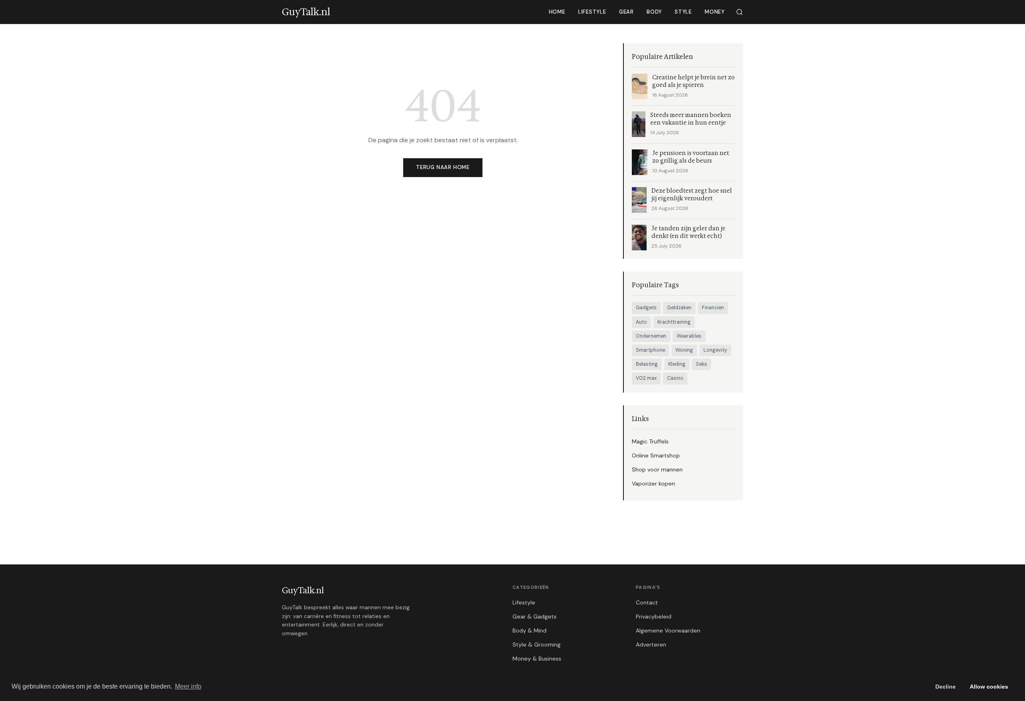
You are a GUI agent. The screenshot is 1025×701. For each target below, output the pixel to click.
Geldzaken (679, 307)
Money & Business (536, 658)
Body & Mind (529, 630)
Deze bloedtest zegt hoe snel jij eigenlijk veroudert (691, 194)
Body (654, 11)
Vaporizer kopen (653, 483)
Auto (641, 322)
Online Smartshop (656, 455)
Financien (713, 307)
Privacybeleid (653, 616)
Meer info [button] (188, 686)
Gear (626, 11)
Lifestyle (592, 11)
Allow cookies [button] (989, 686)
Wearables (689, 336)
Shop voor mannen (657, 469)
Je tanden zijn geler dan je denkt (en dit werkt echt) (688, 232)
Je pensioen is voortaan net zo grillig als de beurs (690, 157)
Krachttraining (674, 322)
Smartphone (650, 350)
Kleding (676, 364)
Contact (647, 602)
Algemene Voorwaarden (668, 630)
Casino (675, 378)
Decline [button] (945, 686)
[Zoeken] (739, 12)
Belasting (647, 364)
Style (683, 11)
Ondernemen (651, 336)
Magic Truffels (650, 441)
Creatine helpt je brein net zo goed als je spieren (693, 81)
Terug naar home (443, 167)
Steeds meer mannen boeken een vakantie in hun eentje (690, 119)
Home (557, 11)
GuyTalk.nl (303, 590)
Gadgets (646, 307)
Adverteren (651, 644)
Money (715, 11)
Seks (701, 364)
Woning (684, 350)
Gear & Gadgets (534, 616)
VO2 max (646, 378)
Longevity (715, 350)
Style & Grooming (536, 644)
